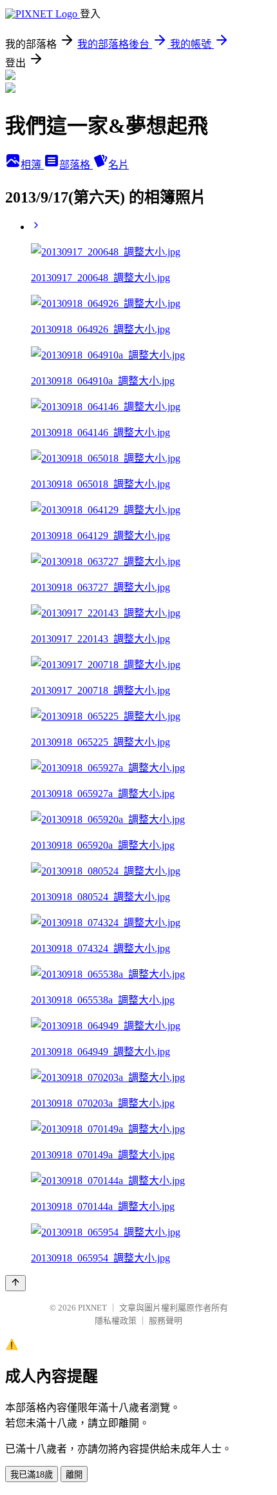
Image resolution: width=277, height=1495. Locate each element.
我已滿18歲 (31, 1475)
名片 (118, 164)
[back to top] (15, 1283)
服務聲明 (165, 1320)
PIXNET (92, 1307)
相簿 (32, 164)
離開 (74, 1475)
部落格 (76, 164)
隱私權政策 (116, 1320)
